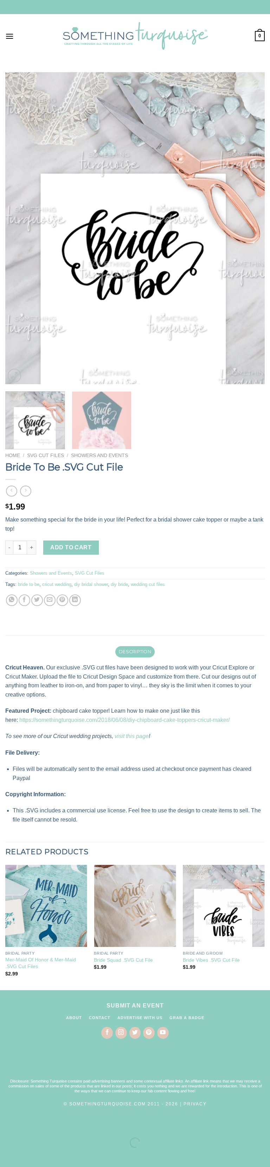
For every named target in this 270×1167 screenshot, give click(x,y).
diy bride (119, 584)
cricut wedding (56, 584)
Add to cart (70, 547)
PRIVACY (195, 1104)
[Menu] (9, 36)
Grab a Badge (186, 1018)
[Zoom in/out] (27, 1125)
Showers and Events (99, 455)
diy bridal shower (91, 584)
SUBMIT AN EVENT (135, 1006)
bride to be (28, 584)
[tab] (134, 651)
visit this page (132, 736)
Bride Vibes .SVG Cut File (211, 960)
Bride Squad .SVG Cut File (123, 960)
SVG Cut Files (45, 455)
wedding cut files (148, 584)
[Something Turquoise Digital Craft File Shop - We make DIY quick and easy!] (135, 36)
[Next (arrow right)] (27, 1155)
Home (12, 455)
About (74, 1018)
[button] (135, 1063)
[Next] (250, 228)
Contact (99, 1018)
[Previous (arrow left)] (7, 1155)
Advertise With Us (139, 1018)
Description (135, 651)
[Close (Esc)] (7, 1125)
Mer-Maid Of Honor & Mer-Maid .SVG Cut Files (40, 963)
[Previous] (19, 228)
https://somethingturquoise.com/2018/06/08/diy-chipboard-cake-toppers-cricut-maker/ (124, 720)
